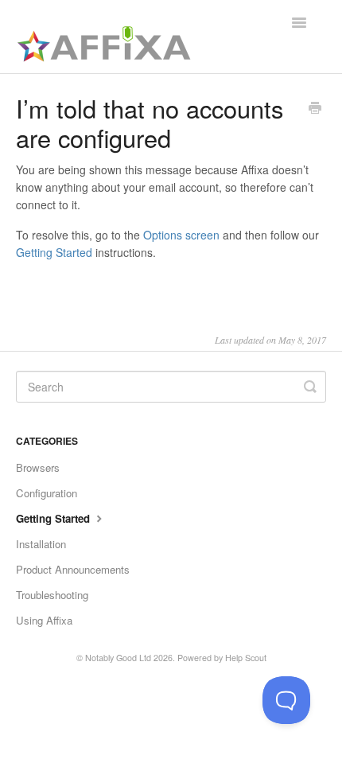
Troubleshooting (52, 594)
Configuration (46, 492)
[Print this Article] (315, 109)
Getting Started (54, 252)
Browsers (38, 467)
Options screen (181, 235)
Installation (41, 543)
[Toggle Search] (310, 387)
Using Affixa (44, 620)
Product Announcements (73, 569)
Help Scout (245, 658)
